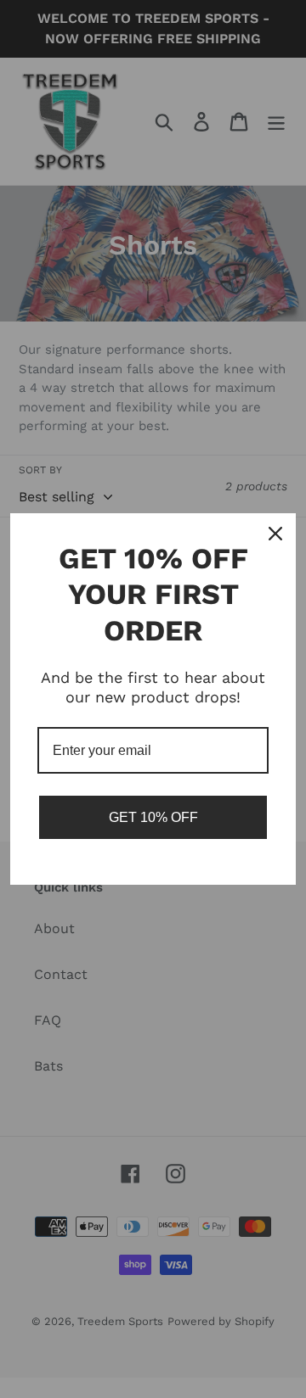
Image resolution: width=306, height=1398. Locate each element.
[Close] (275, 533)
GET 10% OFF (153, 817)
